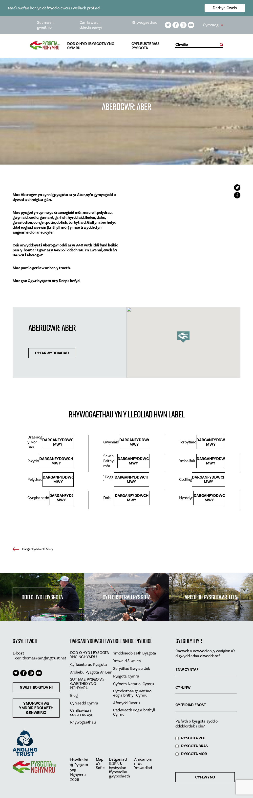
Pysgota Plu (193, 738)
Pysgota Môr (194, 754)
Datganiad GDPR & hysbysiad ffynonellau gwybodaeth (119, 767)
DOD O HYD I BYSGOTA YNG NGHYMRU (89, 655)
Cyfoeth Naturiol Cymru (133, 684)
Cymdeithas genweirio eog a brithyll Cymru (132, 693)
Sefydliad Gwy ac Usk (131, 669)
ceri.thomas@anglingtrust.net (40, 658)
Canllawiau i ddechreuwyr (91, 25)
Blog (74, 696)
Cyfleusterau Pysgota (145, 46)
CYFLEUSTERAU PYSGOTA (126, 597)
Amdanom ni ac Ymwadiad (143, 763)
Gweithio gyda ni (36, 687)
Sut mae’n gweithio (46, 25)
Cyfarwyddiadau (52, 353)
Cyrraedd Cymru (84, 703)
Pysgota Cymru (126, 676)
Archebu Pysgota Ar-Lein (211, 597)
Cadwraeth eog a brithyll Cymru (134, 712)
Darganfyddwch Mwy (57, 442)
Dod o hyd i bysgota (42, 597)
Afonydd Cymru (126, 703)
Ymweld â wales (127, 661)
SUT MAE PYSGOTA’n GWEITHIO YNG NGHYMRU (87, 683)
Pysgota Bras (194, 746)
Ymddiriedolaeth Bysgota (134, 653)
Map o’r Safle (100, 763)
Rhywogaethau (144, 22)
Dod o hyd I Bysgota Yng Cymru (90, 46)
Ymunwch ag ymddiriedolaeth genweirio (36, 708)
